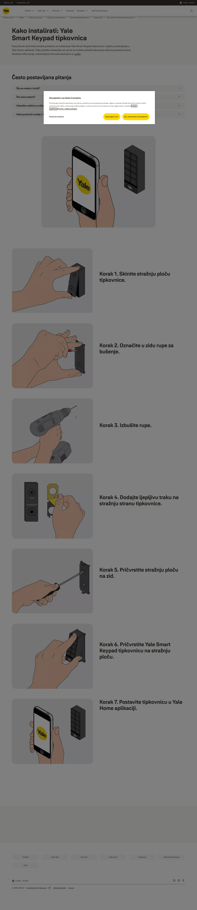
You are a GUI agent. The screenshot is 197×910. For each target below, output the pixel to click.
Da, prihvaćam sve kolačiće (136, 117)
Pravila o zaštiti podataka (67, 109)
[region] (99, 107)
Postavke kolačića (56, 116)
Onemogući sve (111, 117)
